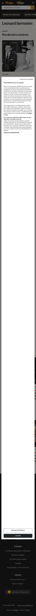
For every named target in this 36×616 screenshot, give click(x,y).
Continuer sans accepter (26, 79)
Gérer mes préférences (18, 530)
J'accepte (18, 535)
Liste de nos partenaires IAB (11, 132)
